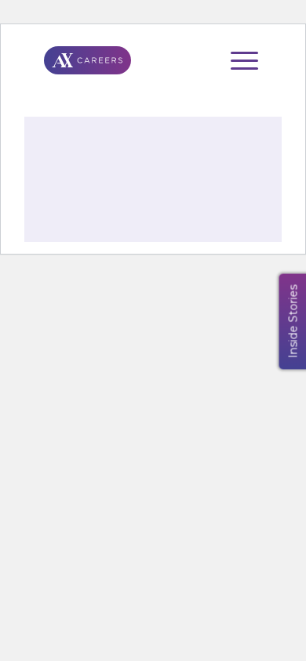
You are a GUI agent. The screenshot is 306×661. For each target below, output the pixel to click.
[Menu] (236, 60)
